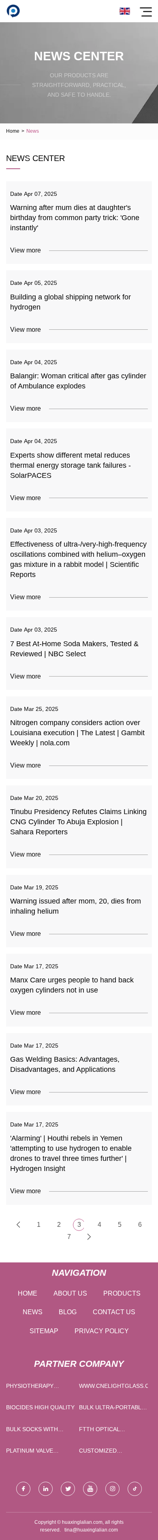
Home (12, 131)
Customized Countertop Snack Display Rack (109, 1452)
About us (70, 1293)
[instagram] (112, 1489)
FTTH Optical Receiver (99, 1431)
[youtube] (90, 1489)
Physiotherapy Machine (29, 1388)
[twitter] (68, 1489)
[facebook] (23, 1489)
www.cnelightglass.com (113, 1386)
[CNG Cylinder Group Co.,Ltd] (13, 11)
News (33, 1312)
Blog (68, 1312)
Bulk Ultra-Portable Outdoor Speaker (112, 1409)
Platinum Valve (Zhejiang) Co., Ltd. (35, 1452)
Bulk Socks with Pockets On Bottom (37, 1431)
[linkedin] (45, 1489)
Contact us (114, 1312)
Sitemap (44, 1331)
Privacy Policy (102, 1331)
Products (122, 1293)
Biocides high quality (40, 1407)
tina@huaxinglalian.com (91, 1530)
